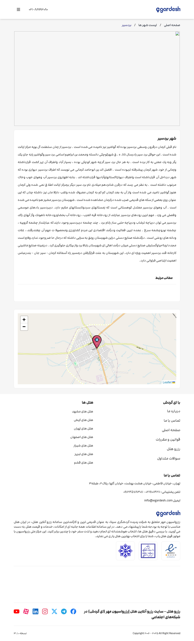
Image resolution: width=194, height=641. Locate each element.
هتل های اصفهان (81, 437)
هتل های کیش (83, 420)
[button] (97, 342)
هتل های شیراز (83, 445)
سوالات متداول (168, 458)
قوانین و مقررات (168, 439)
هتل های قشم (83, 462)
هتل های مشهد (82, 411)
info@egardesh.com (158, 500)
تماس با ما (172, 420)
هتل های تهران (83, 428)
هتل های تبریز (84, 454)
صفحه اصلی (171, 430)
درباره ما (173, 411)
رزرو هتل (173, 448)
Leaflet (167, 382)
